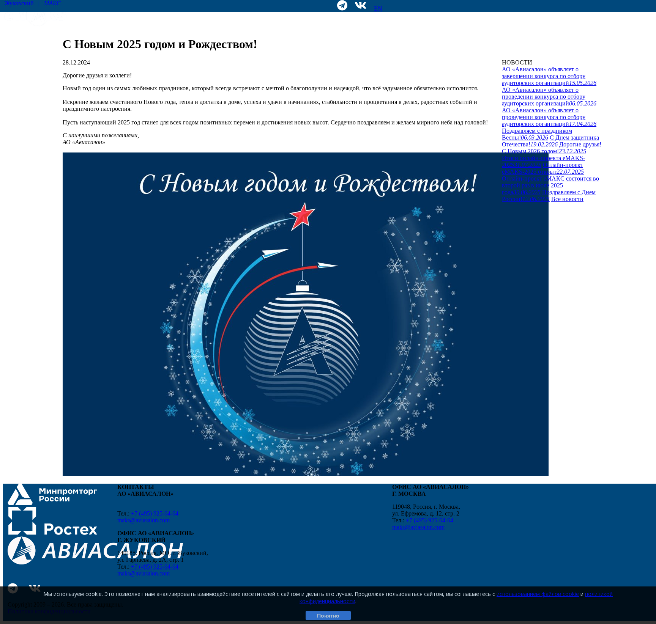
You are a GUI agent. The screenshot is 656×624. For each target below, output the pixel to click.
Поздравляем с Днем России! (549, 195)
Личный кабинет (580, 47)
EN (378, 8)
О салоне (514, 47)
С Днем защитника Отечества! (550, 141)
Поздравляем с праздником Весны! (537, 134)
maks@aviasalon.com (143, 520)
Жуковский (33, 3)
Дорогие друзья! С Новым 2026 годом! (551, 147)
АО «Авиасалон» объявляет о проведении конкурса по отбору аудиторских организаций (549, 96)
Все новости (567, 199)
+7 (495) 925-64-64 (154, 513)
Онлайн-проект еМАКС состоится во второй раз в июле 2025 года (550, 185)
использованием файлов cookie (538, 593)
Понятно (328, 616)
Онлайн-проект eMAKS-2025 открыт (543, 168)
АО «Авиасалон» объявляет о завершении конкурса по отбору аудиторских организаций (549, 76)
